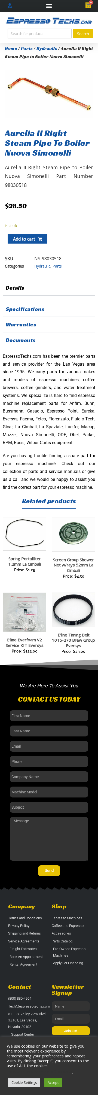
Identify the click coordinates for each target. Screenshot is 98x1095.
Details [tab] (15, 287)
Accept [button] (53, 1082)
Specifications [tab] (25, 309)
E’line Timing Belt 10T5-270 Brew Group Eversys (73, 640)
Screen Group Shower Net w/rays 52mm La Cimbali (73, 565)
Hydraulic (46, 48)
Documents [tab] (21, 340)
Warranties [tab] (21, 324)
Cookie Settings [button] (24, 1082)
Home (11, 48)
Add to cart (24, 239)
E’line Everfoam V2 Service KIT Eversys (25, 642)
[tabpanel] (49, 298)
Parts (27, 48)
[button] (49, 6)
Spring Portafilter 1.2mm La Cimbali (24, 561)
